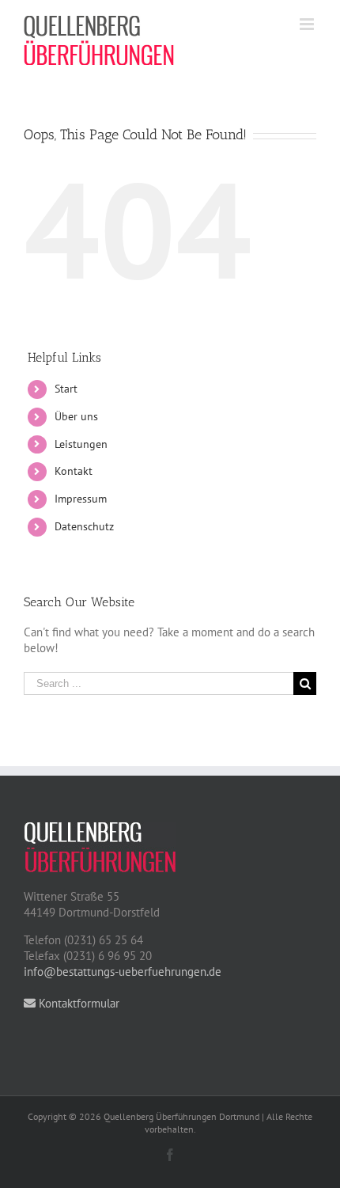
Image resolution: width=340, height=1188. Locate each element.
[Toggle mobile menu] (308, 24)
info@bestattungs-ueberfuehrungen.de (122, 971)
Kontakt (74, 471)
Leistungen (81, 444)
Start (66, 388)
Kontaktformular (77, 1003)
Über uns (76, 416)
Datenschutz (84, 526)
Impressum (81, 499)
